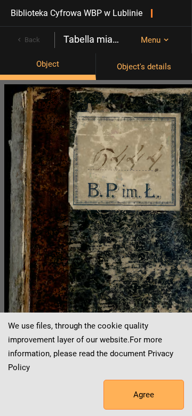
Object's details (144, 66)
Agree (143, 394)
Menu (151, 40)
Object (47, 64)
